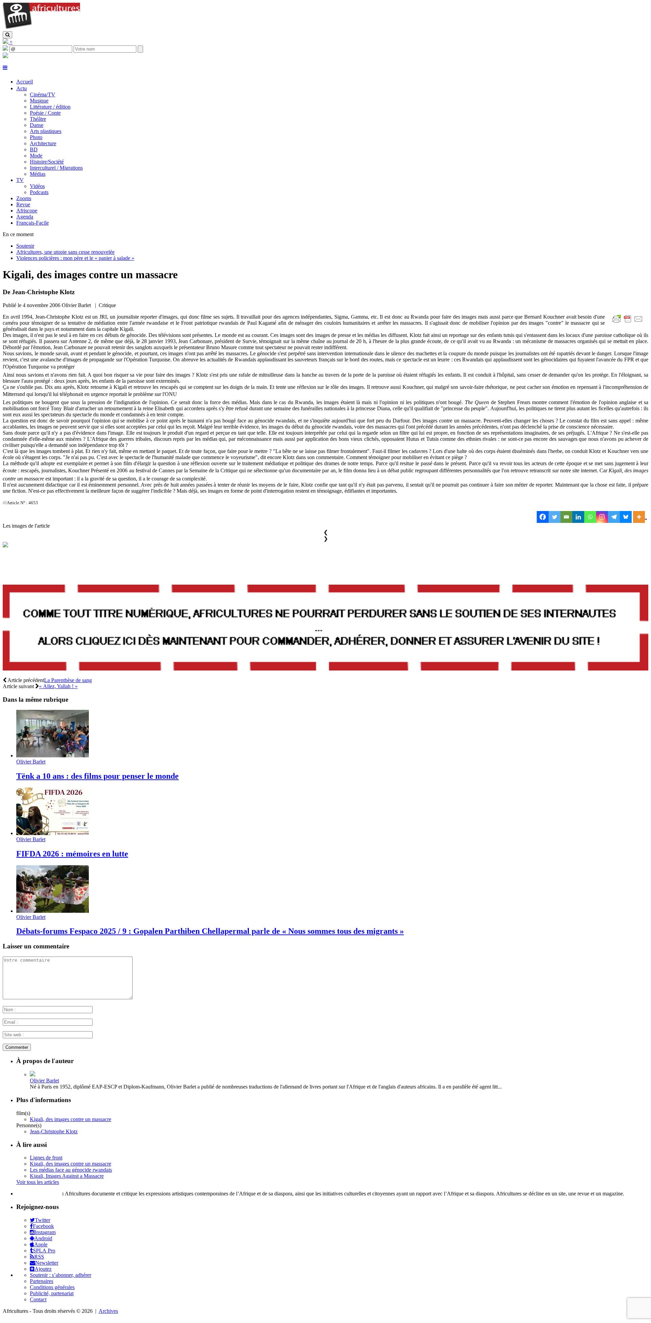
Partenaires (41, 1281)
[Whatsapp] (590, 517)
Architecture (43, 143)
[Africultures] (41, 28)
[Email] (566, 517)
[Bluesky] (626, 517)
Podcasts (39, 192)
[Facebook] (543, 517)
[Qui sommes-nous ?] (5, 56)
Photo (36, 137)
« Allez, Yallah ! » (58, 686)
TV (20, 180)
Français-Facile (32, 223)
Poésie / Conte (45, 113)
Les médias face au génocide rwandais (71, 1170)
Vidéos (37, 186)
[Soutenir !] (325, 628)
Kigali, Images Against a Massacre (67, 1176)
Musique (39, 100)
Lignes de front (46, 1157)
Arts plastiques (45, 131)
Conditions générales (52, 1287)
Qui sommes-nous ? (38, 1193)
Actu (21, 88)
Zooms (23, 198)
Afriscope (26, 210)
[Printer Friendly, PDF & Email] (628, 322)
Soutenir (25, 246)
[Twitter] (554, 517)
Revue (23, 204)
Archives (108, 1311)
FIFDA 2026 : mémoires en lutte (72, 853)
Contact (38, 1299)
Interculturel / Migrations (56, 168)
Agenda (24, 217)
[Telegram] (614, 517)
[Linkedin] (578, 517)
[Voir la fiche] (32, 1074)
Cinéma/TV (42, 94)
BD (34, 149)
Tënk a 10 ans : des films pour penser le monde (97, 776)
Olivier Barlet (30, 761)
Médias (37, 174)
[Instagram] (602, 517)
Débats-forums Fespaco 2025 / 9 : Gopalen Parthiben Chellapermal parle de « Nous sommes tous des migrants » (210, 931)
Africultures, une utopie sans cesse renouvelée (65, 252)
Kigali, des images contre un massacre (70, 1119)
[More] (640, 517)
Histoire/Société (47, 162)
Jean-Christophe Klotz (54, 1131)
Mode (36, 155)
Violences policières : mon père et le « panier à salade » (75, 258)
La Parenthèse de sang (68, 680)
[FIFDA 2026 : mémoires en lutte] (52, 833)
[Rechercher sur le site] (7, 34)
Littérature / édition (50, 107)
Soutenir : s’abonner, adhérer (60, 1275)
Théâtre (38, 119)
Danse (36, 125)
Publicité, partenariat (52, 1293)
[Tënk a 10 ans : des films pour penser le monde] (52, 755)
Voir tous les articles (37, 1182)
